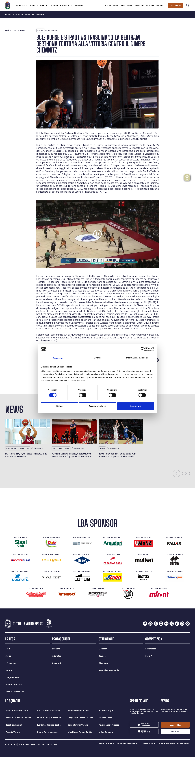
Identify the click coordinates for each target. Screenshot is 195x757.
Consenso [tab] (57, 358)
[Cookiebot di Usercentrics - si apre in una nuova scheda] (142, 349)
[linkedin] (161, 623)
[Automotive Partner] (82, 543)
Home (8, 14)
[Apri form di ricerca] (187, 5)
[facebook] (145, 623)
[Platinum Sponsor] (51, 543)
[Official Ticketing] (51, 577)
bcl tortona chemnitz (32, 14)
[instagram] (150, 623)
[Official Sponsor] (143, 543)
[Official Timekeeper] (82, 577)
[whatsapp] (182, 623)
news (16, 14)
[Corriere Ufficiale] (174, 577)
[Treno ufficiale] (112, 560)
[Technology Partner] (51, 560)
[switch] (82, 395)
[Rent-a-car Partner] (20, 577)
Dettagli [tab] (97, 358)
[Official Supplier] (143, 577)
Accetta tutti (135, 406)
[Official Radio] (128, 594)
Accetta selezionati (97, 406)
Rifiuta (59, 406)
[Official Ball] (143, 560)
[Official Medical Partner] (82, 560)
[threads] (156, 623)
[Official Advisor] (159, 594)
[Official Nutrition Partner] (112, 577)
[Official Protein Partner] (112, 543)
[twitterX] (172, 623)
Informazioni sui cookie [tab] (137, 358)
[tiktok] (177, 623)
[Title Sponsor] (20, 543)
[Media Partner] (36, 594)
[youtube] (166, 623)
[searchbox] (97, 3)
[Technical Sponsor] (174, 560)
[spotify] (187, 623)
